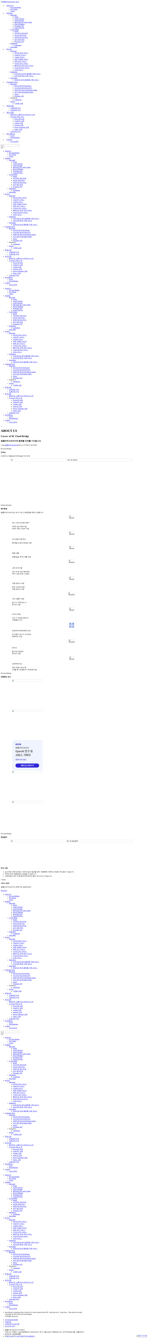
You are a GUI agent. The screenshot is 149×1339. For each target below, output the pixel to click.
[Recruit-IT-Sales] (27, 711)
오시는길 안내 (10, 1326)
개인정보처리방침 (11, 1320)
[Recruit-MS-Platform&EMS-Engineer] (27, 772)
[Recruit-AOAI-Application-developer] (27, 802)
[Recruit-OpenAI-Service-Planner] (27, 770)
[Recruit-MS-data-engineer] (27, 681)
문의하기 (4, 891)
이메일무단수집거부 (12, 1324)
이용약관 (8, 1322)
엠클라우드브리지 (11, 445)
